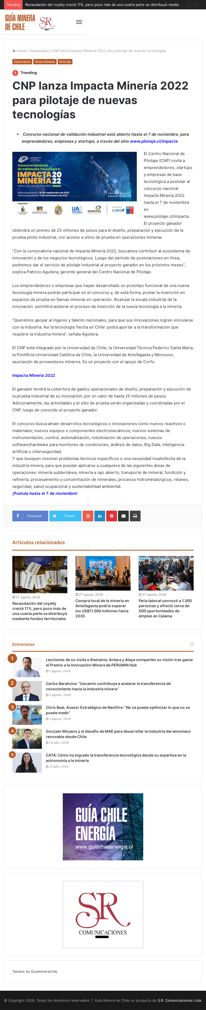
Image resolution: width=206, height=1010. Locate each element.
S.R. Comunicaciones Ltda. (180, 1000)
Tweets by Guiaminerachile (34, 971)
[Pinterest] (111, 516)
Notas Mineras (45, 62)
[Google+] (88, 516)
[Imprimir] (135, 516)
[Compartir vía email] (123, 516)
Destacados (39, 51)
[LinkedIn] (99, 516)
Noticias (65, 62)
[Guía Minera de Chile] (29, 22)
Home (21, 51)
